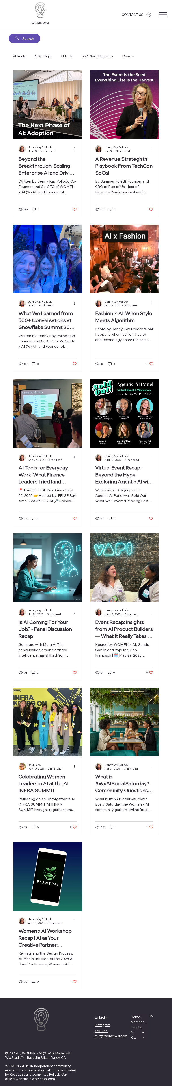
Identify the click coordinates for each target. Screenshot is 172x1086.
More (126, 56)
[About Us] (143, 1032)
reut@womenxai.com (111, 1036)
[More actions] (76, 149)
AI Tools (67, 56)
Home (135, 1017)
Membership (140, 1022)
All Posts (19, 56)
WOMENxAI (40, 23)
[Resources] (143, 1037)
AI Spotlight (43, 56)
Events (136, 1027)
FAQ (151, 1015)
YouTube (101, 1031)
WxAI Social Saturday (97, 56)
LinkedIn (101, 1017)
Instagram (102, 1025)
